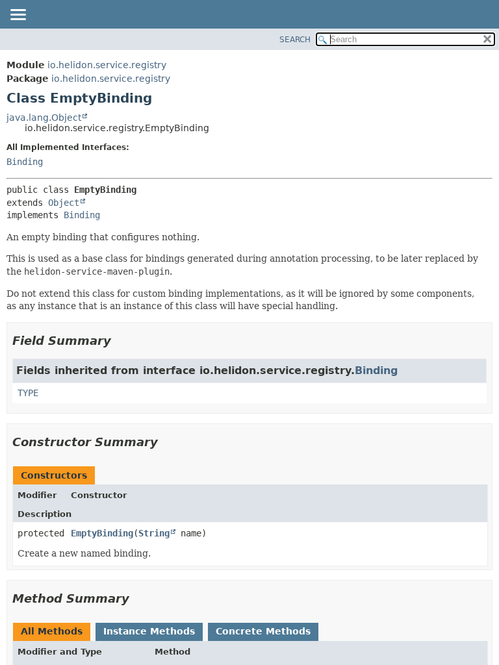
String (154, 533)
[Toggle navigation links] (17, 15)
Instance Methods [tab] (149, 631)
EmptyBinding (102, 533)
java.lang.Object (43, 117)
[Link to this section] (120, 340)
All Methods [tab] (52, 631)
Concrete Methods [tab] (263, 631)
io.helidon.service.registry (106, 65)
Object (63, 202)
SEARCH (295, 39)
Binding (24, 162)
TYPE (28, 393)
